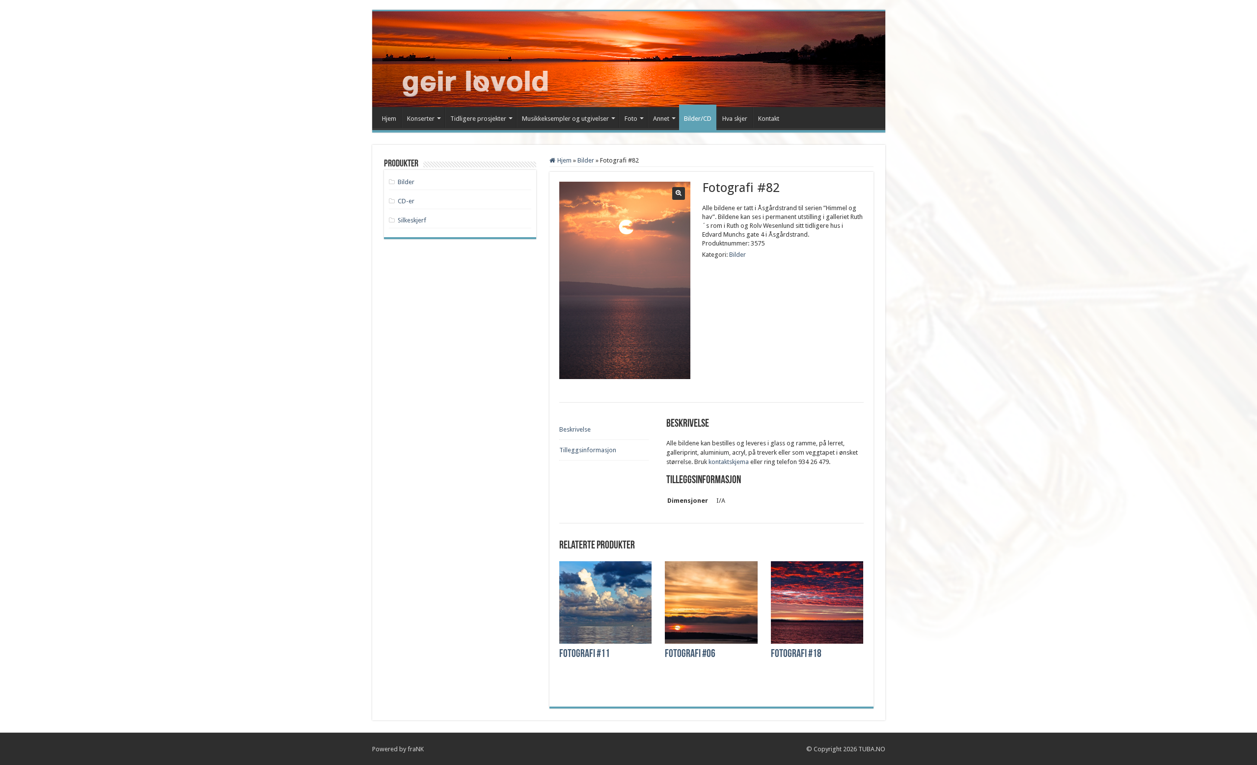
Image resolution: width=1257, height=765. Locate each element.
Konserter (421, 118)
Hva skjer (734, 118)
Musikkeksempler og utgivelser (565, 118)
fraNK (416, 749)
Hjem (389, 118)
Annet (661, 118)
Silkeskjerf (412, 220)
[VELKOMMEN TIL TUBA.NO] (464, 57)
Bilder (585, 160)
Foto (631, 118)
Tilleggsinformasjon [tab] (587, 450)
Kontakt (768, 118)
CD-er (406, 201)
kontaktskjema (729, 461)
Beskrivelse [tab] (575, 429)
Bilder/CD (697, 118)
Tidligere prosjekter (478, 118)
